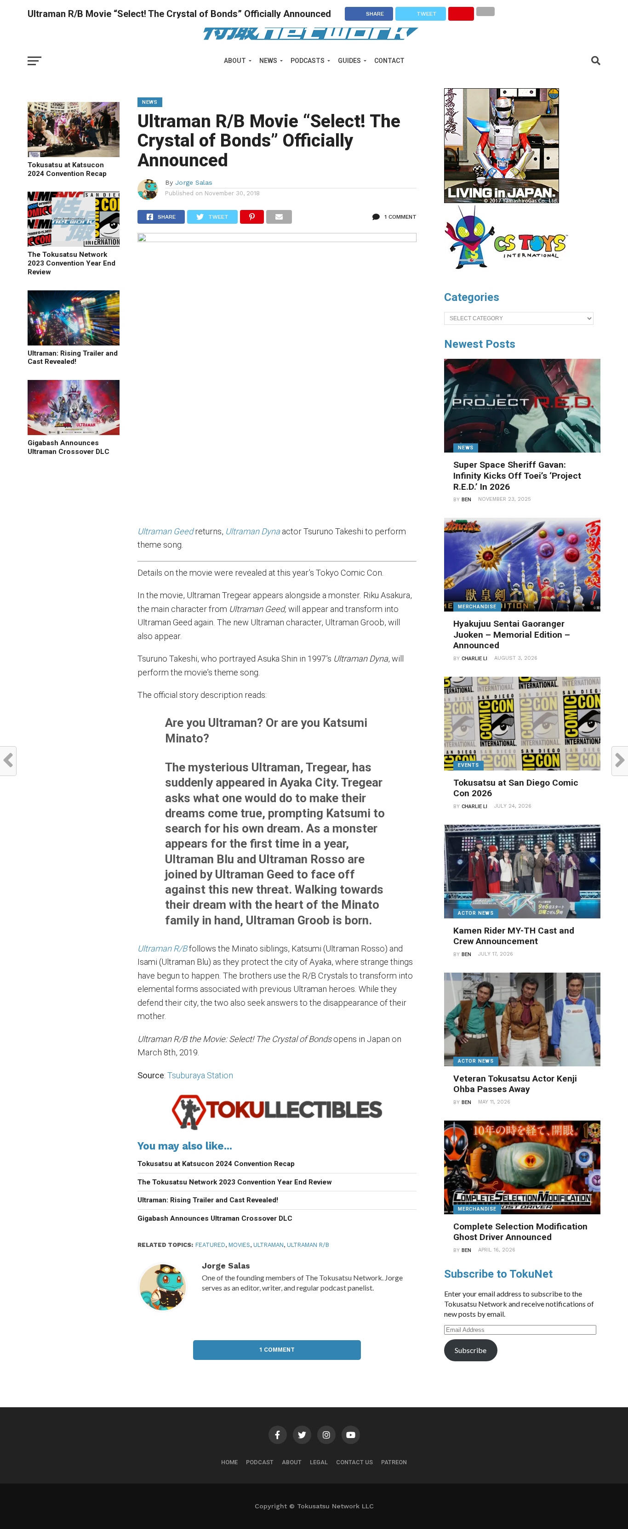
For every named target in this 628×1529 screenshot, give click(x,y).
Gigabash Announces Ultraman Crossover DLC (68, 447)
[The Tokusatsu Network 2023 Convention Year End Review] (74, 243)
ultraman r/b (308, 1244)
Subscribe (470, 1350)
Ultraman (268, 1244)
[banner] (501, 201)
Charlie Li (474, 659)
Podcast (260, 1462)
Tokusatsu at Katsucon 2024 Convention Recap (67, 169)
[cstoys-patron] (509, 274)
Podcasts (308, 60)
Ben (466, 500)
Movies (239, 1244)
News (268, 60)
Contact (389, 60)
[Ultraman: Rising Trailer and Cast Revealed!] (74, 342)
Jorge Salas (193, 182)
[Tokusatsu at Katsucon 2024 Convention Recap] (74, 154)
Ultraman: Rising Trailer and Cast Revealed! (73, 357)
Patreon (394, 1462)
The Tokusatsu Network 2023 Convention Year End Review (71, 263)
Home (229, 1462)
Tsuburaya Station (200, 1075)
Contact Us (354, 1462)
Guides (349, 60)
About (235, 60)
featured (210, 1244)
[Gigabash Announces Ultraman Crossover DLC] (74, 432)
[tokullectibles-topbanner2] (277, 1129)
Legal (319, 1462)
